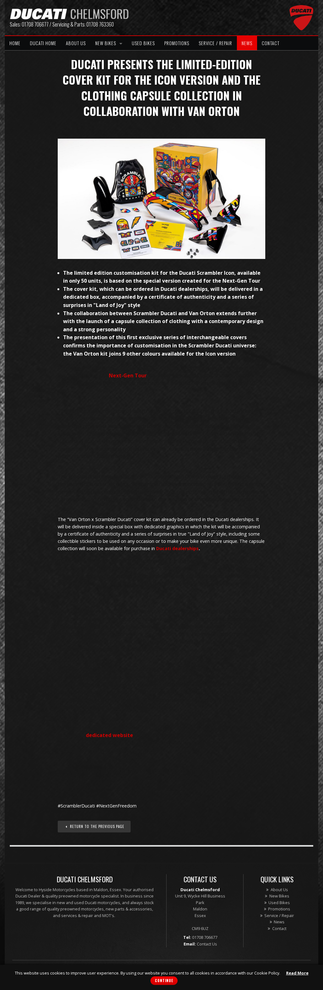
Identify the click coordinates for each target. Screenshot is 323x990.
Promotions (176, 43)
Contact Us (207, 944)
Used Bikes (143, 43)
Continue (164, 980)
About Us (76, 43)
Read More (297, 973)
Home (15, 43)
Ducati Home (43, 43)
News (247, 43)
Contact (270, 43)
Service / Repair (215, 43)
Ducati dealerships (177, 548)
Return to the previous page (96, 826)
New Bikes (105, 43)
